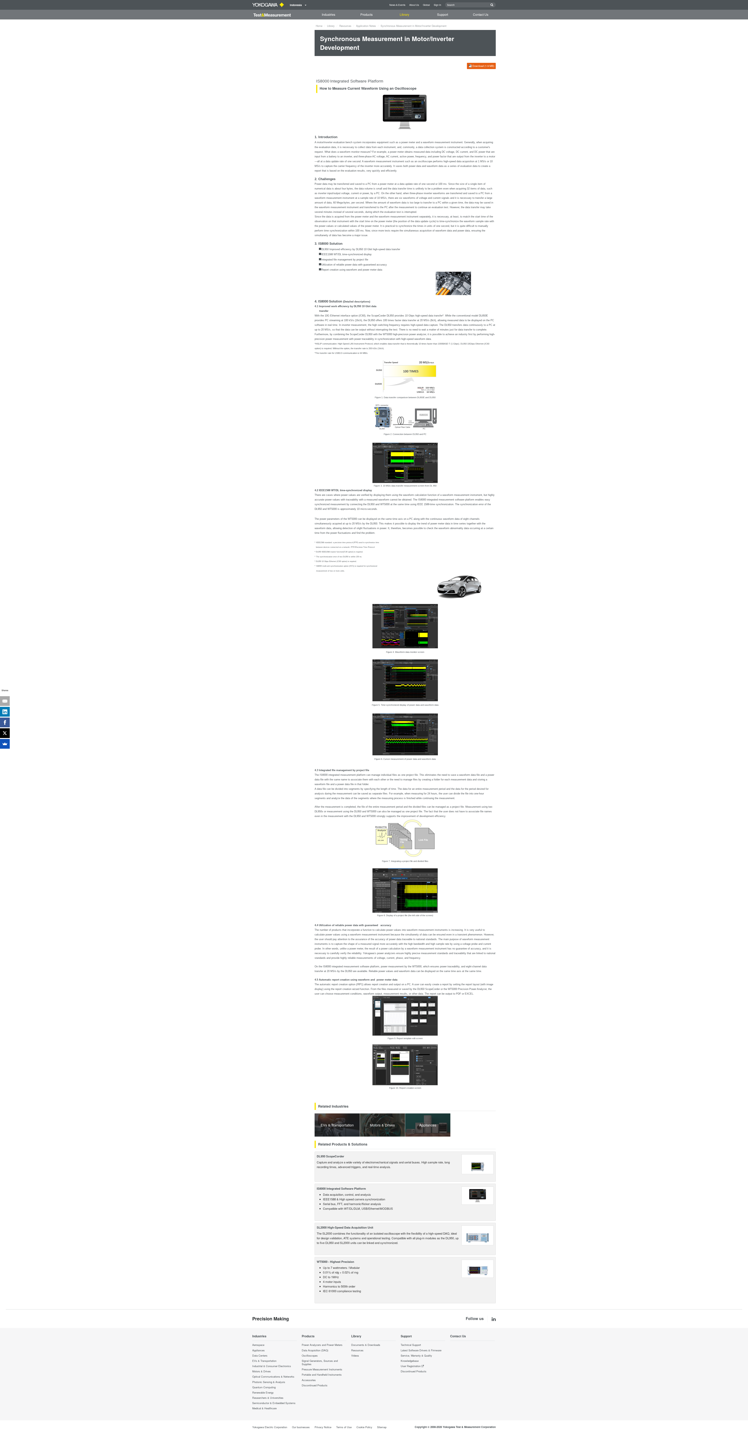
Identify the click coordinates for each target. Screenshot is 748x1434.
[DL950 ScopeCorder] (477, 1164)
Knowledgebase (410, 1361)
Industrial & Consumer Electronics (271, 1366)
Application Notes (366, 26)
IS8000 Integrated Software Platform (341, 1188)
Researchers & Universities (267, 1398)
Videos (355, 1355)
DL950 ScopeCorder (330, 1156)
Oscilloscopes (310, 1355)
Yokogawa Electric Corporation (269, 1427)
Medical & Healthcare (264, 1408)
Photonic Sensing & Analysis (268, 1382)
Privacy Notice (323, 1427)
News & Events (397, 4)
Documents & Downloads (365, 1345)
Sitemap (381, 1427)
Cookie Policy (364, 1427)
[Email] (5, 701)
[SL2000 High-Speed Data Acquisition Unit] (477, 1235)
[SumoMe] (5, 744)
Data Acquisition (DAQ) (315, 1350)
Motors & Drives (261, 1371)
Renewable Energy (263, 1392)
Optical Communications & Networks (273, 1376)
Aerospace (258, 1345)
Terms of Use (344, 1427)
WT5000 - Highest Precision (335, 1262)
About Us (414, 4)
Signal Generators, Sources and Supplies (320, 1362)
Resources (345, 26)
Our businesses (301, 1427)
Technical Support (411, 1345)
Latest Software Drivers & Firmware (421, 1350)
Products (366, 14)
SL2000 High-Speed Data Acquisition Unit (345, 1227)
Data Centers (259, 1355)
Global (426, 4)
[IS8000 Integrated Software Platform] (477, 1195)
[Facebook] (5, 722)
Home (319, 26)
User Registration (411, 1366)
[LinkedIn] (5, 712)
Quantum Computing (264, 1387)
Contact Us (480, 14)
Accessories (309, 1380)
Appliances (258, 1350)
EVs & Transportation (264, 1361)
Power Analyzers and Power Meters (322, 1345)
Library (404, 14)
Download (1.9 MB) (483, 66)
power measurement (336, 338)
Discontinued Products (314, 1385)
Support (442, 14)
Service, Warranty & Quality (416, 1355)
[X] (5, 733)
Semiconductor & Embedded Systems (273, 1403)
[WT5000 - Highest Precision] (477, 1268)
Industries (328, 14)
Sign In (437, 4)
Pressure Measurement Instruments (322, 1369)
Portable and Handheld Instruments (322, 1374)
